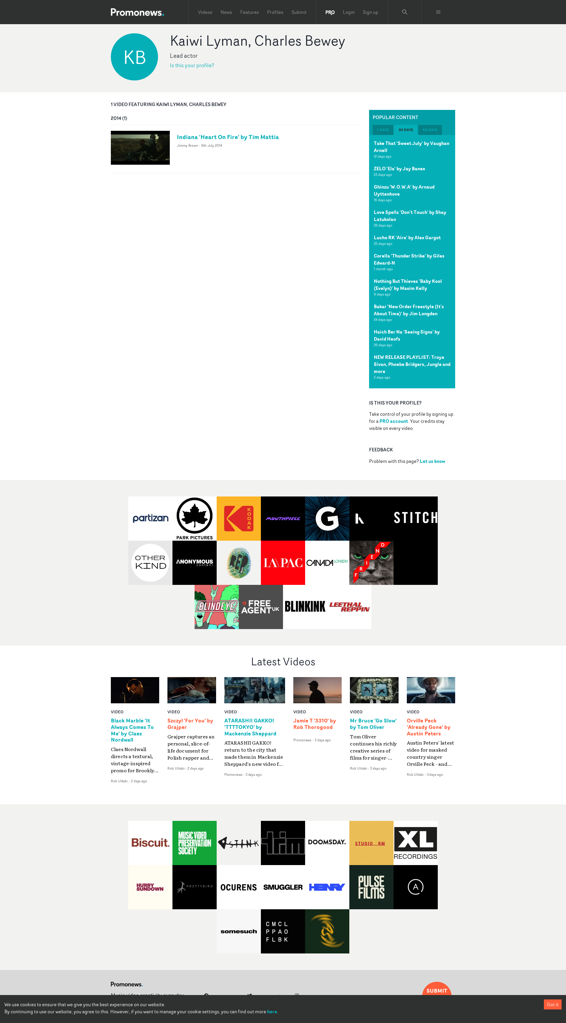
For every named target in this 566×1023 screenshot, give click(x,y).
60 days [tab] (430, 129)
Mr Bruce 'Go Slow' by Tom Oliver (373, 723)
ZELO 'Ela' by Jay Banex (399, 168)
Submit (299, 12)
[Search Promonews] (404, 12)
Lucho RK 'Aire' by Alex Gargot (407, 237)
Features (249, 12)
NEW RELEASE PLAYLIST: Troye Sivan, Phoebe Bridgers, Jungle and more (412, 364)
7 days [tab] (383, 129)
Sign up (370, 12)
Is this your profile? (192, 65)
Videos (205, 12)
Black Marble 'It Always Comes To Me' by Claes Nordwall (132, 730)
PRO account (393, 421)
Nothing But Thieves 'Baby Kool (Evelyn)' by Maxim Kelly (408, 285)
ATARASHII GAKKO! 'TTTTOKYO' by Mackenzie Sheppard (250, 727)
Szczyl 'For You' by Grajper (190, 723)
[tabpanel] (412, 261)
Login (349, 12)
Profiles (275, 12)
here (272, 1011)
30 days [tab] (406, 129)
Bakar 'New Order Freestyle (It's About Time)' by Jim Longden (409, 310)
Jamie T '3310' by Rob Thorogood (314, 723)
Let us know (432, 461)
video (117, 712)
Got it (553, 1004)
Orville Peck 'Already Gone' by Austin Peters (428, 727)
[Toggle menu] (438, 12)
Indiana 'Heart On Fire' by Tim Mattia (228, 137)
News (226, 12)
